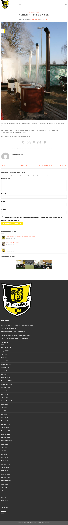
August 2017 (5, 484)
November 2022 (6, 347)
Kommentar (5, 178)
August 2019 (5, 404)
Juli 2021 (4, 371)
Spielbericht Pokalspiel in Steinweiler (17, 249)
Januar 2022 (5, 361)
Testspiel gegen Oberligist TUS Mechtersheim (15, 335)
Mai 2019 (4, 414)
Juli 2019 (4, 407)
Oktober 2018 (5, 437)
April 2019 (4, 417)
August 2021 (5, 367)
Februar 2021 (5, 377)
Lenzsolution (46, 522)
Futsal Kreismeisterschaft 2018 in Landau (17, 166)
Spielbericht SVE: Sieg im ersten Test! (51, 166)
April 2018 (4, 457)
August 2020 (5, 387)
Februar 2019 (5, 424)
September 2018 (6, 440)
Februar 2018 (5, 464)
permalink (54, 148)
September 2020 (6, 384)
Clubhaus (32, 12)
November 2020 (6, 381)
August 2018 (5, 444)
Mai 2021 (4, 374)
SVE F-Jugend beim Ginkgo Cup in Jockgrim (15, 338)
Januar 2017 (5, 507)
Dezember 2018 (6, 431)
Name (3, 193)
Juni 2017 (4, 490)
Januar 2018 (5, 467)
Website (3, 209)
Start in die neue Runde (12, 242)
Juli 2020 (4, 391)
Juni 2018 (4, 450)
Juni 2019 (4, 411)
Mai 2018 (4, 454)
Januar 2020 (5, 397)
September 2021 (6, 364)
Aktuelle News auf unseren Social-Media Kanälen (20, 236)
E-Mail (3, 201)
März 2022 (4, 357)
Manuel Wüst (45, 19)
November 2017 (6, 474)
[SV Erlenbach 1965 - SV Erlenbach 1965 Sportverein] (8, 4)
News (37, 12)
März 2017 (4, 500)
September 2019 (6, 401)
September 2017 (6, 480)
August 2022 (5, 351)
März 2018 (4, 460)
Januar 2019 (5, 427)
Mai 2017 (4, 494)
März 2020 (4, 394)
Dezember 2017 (6, 470)
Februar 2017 (5, 504)
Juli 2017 (4, 487)
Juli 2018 (4, 447)
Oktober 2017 (5, 477)
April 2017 (4, 497)
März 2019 (4, 421)
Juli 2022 (4, 354)
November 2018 (6, 434)
